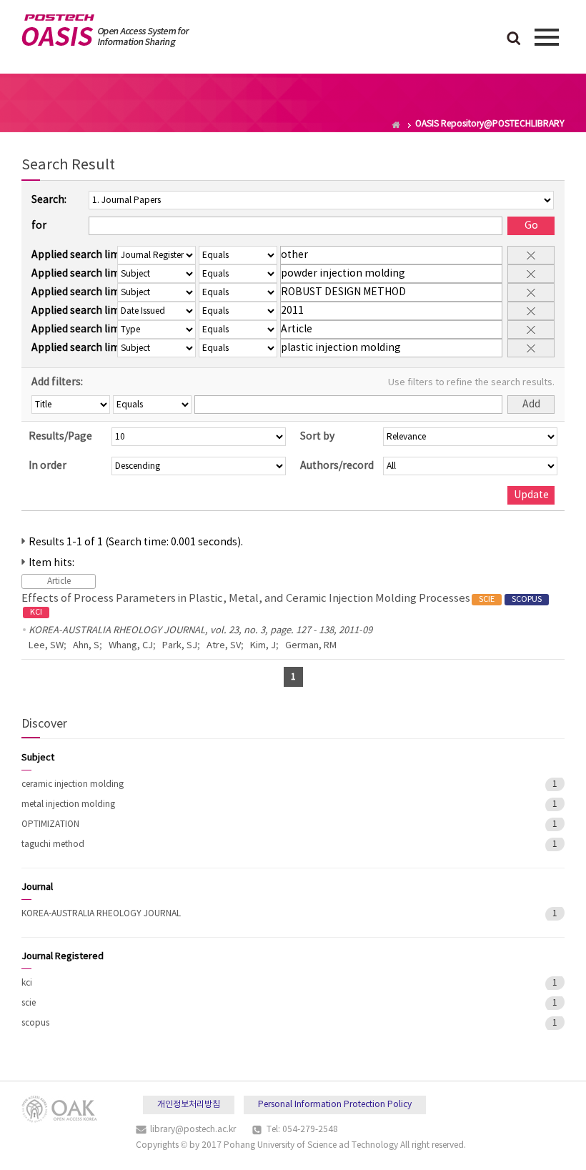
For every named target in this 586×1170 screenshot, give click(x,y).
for (38, 226)
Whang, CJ (131, 645)
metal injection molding (68, 804)
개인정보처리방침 (188, 1104)
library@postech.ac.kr (193, 1129)
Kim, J (263, 645)
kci (26, 983)
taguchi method (52, 844)
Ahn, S (86, 645)
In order (47, 466)
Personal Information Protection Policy (335, 1104)
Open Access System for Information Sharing (105, 30)
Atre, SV (224, 645)
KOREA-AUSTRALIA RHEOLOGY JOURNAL (101, 913)
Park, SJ (179, 645)
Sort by (317, 436)
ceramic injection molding (72, 784)
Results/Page (60, 436)
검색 (513, 39)
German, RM (311, 645)
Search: (48, 200)
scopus (35, 1023)
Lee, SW (46, 645)
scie (28, 1003)
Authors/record (337, 466)
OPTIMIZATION (50, 824)
